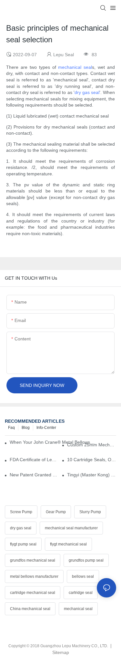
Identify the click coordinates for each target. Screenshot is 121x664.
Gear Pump (56, 512)
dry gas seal (87, 92)
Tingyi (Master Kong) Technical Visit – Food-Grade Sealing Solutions (91, 474)
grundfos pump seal (86, 560)
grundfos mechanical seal (32, 560)
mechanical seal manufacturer (71, 528)
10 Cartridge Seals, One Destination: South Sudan (91, 459)
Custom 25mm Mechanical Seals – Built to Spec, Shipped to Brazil (91, 444)
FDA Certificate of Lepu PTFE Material (34, 459)
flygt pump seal (23, 544)
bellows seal (83, 576)
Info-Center (46, 427)
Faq (11, 427)
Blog (26, 427)
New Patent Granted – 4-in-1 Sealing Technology (34, 474)
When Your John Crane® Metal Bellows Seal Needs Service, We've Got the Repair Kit (52, 442)
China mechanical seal (30, 609)
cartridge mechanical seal (32, 592)
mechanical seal (75, 67)
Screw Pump (21, 512)
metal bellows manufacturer (34, 576)
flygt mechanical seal (68, 544)
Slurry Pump (90, 512)
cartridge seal (81, 592)
